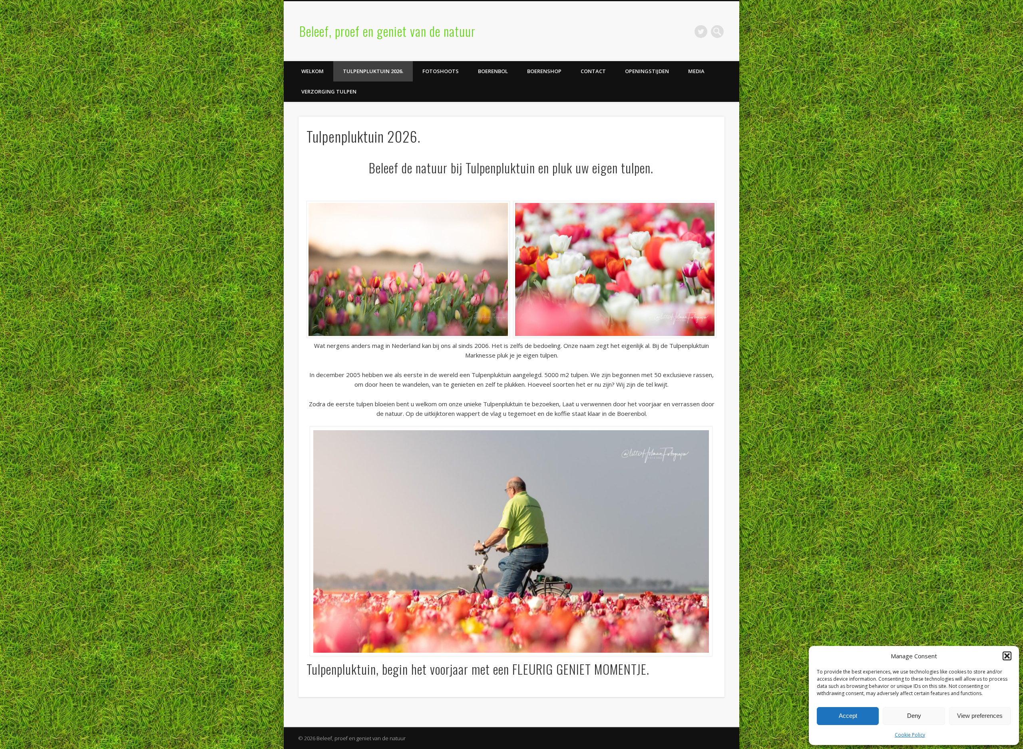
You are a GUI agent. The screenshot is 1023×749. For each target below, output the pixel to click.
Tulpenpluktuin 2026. (373, 71)
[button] (1007, 656)
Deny (914, 715)
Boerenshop (544, 71)
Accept (848, 715)
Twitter (701, 31)
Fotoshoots (440, 71)
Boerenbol (493, 71)
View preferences (980, 715)
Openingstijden (647, 71)
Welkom (312, 71)
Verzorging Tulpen (328, 91)
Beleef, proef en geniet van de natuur (387, 31)
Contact (593, 71)
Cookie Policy (910, 734)
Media (696, 71)
